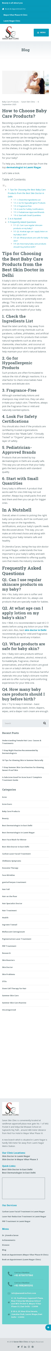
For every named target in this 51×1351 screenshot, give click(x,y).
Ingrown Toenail (9, 924)
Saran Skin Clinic (21, 1342)
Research (6, 953)
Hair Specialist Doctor (12, 903)
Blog (4, 1250)
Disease (5, 1245)
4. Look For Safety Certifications (30, 209)
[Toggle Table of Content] (4, 186)
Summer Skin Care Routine (14, 1003)
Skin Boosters (8, 960)
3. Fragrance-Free (24, 206)
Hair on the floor (9, 896)
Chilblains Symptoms (11, 861)
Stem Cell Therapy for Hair (14, 988)
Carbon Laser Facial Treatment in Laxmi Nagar (23, 1211)
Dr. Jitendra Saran (10, 1235)
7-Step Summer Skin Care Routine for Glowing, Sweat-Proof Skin (23, 768)
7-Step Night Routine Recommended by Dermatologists (20, 751)
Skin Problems (8, 974)
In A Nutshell (16, 218)
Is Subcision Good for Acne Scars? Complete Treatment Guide (22, 778)
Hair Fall (6, 889)
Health (5, 917)
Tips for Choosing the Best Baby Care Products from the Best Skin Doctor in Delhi (27, 193)
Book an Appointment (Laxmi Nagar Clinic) (21, 1259)
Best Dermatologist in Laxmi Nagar (18, 832)
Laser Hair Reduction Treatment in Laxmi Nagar (24, 1216)
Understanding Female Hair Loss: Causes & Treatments (21, 742)
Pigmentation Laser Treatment (16, 939)
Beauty (5, 818)
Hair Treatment (9, 910)
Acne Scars (7, 804)
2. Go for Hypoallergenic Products (31, 203)
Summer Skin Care (10, 995)
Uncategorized (9, 1010)
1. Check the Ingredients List (29, 199)
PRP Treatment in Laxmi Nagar (16, 1221)
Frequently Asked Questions (23, 222)
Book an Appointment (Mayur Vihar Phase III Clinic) (25, 1255)
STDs (4, 981)
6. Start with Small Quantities (29, 215)
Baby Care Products (10, 102)
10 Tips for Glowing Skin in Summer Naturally (22, 760)
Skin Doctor (7, 967)
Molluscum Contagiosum (13, 932)
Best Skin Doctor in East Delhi (15, 847)
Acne (4, 797)
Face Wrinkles (8, 875)
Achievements (8, 1240)
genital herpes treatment (14, 882)
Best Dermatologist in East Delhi (17, 825)
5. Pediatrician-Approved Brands (30, 212)
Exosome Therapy (10, 868)
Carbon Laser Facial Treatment (16, 854)
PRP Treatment (9, 946)
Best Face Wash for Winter (14, 839)
